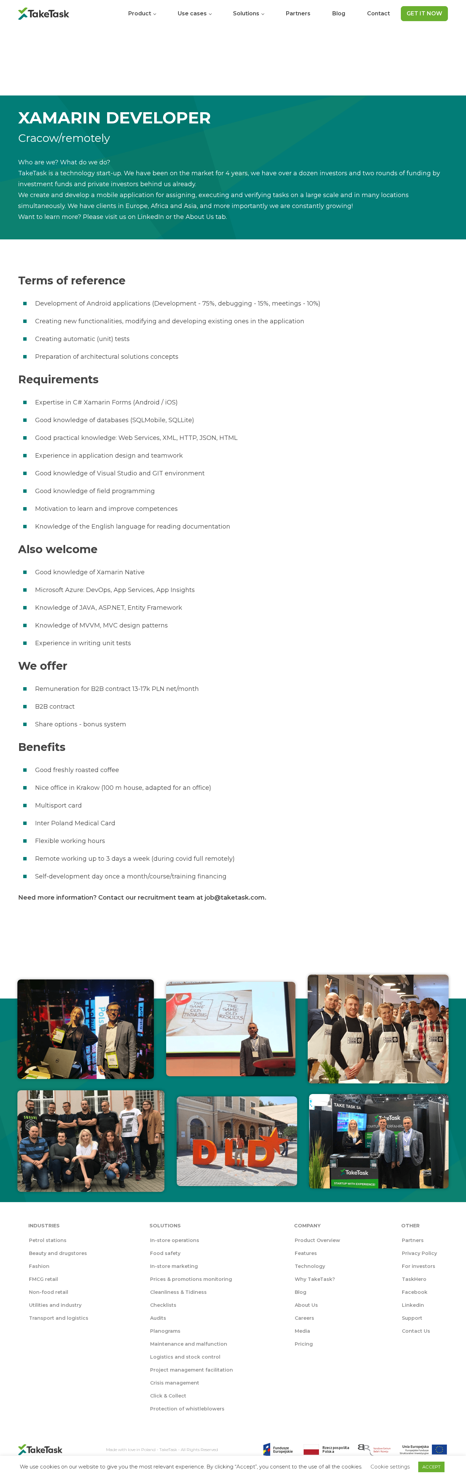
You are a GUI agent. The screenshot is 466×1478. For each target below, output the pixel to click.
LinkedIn (150, 217)
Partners (298, 13)
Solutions (246, 13)
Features (306, 1253)
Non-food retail (48, 1292)
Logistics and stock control (185, 1357)
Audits (158, 1318)
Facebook (414, 1292)
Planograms (165, 1331)
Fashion (39, 1266)
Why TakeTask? (315, 1279)
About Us (201, 217)
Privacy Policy (419, 1253)
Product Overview (317, 1240)
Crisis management (174, 1383)
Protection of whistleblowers (187, 1409)
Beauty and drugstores (58, 1253)
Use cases (192, 13)
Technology (310, 1266)
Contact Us (416, 1331)
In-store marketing (174, 1266)
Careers (304, 1318)
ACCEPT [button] (431, 1466)
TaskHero (414, 1279)
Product (139, 13)
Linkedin (413, 1305)
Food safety (165, 1253)
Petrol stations (48, 1240)
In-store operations (174, 1240)
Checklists (163, 1305)
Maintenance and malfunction (188, 1344)
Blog (338, 13)
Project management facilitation (191, 1370)
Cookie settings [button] (390, 1466)
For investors (418, 1266)
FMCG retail (43, 1279)
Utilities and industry (55, 1305)
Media (302, 1331)
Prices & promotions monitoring (191, 1279)
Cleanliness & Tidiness (178, 1292)
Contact (378, 13)
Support (412, 1318)
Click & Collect (168, 1396)
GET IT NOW (424, 13)
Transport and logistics (58, 1318)
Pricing (304, 1344)
